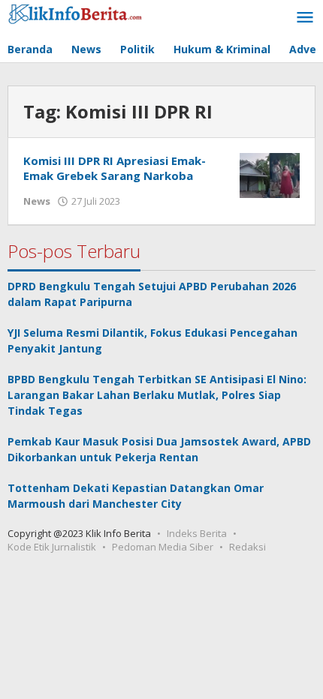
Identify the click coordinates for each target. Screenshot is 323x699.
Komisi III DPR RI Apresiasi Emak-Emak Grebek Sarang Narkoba (114, 168)
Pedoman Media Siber (162, 547)
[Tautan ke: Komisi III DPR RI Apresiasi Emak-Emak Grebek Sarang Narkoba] (270, 174)
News (36, 201)
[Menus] (304, 18)
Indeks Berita (197, 533)
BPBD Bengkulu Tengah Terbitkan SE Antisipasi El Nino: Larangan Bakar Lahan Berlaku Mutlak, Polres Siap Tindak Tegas (157, 395)
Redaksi (247, 547)
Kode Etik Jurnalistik (52, 547)
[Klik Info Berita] (75, 11)
